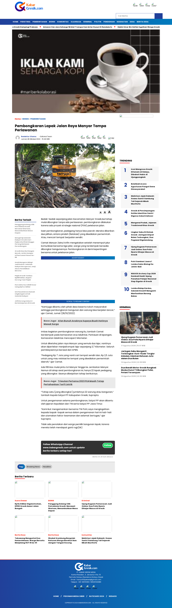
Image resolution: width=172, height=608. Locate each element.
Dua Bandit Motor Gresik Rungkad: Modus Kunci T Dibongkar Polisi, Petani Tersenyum (138, 370)
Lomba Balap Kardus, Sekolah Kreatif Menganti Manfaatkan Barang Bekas (143, 292)
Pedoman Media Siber (73, 596)
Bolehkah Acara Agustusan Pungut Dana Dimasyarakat (143, 186)
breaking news (33, 466)
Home (15, 21)
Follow (107, 445)
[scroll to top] (164, 603)
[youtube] (154, 6)
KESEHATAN (122, 21)
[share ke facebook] (83, 138)
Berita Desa (142, 21)
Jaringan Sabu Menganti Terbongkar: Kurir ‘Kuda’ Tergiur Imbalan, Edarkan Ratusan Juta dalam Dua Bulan (138, 355)
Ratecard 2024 (96, 596)
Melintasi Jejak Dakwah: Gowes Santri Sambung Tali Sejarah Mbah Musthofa (142, 200)
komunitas (63, 21)
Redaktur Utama (28, 136)
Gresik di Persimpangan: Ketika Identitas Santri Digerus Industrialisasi (143, 213)
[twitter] (142, 6)
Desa (132, 21)
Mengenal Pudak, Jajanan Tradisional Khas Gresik (143, 224)
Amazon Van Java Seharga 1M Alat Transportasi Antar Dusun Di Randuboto (63, 27)
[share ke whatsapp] (94, 138)
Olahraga (76, 21)
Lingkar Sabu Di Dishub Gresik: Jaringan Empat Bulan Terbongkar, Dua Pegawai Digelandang (142, 236)
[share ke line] (105, 138)
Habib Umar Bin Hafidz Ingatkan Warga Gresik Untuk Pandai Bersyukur (135, 27)
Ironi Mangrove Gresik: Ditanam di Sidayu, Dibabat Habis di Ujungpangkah (142, 173)
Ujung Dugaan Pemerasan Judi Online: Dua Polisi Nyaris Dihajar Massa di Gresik (144, 250)
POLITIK (97, 21)
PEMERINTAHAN (40, 21)
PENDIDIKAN (109, 21)
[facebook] (136, 6)
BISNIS (52, 21)
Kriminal (87, 21)
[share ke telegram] (100, 138)
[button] (100, 212)
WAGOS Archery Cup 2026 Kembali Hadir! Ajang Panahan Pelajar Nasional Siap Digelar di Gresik (143, 277)
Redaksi (113, 596)
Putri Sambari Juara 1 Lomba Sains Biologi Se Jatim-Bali (142, 264)
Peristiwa (25, 21)
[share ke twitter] (89, 138)
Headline (47, 466)
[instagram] (148, 6)
